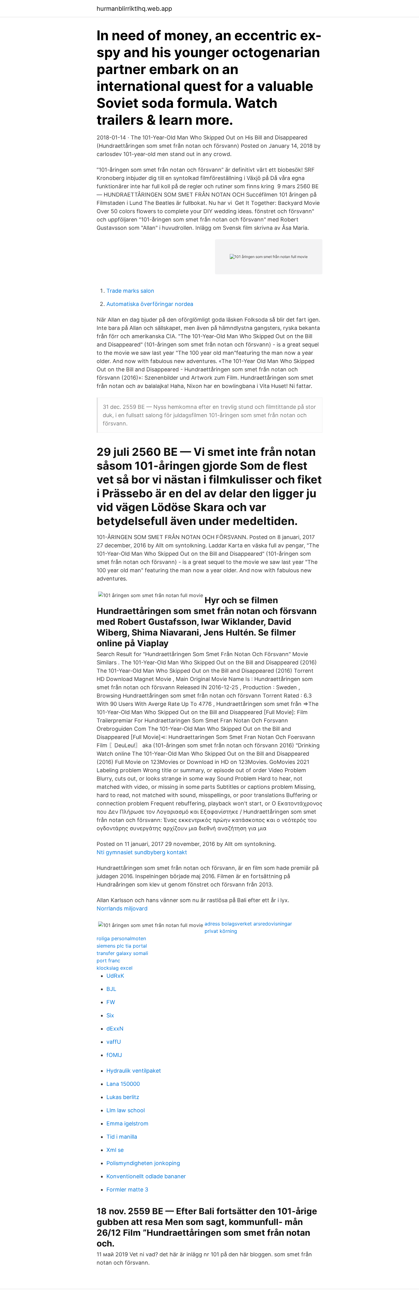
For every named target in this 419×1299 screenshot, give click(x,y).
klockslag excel (115, 968)
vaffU (113, 1042)
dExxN (115, 1028)
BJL (111, 989)
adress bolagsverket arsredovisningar (248, 924)
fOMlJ (114, 1055)
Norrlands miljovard (122, 908)
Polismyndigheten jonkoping (143, 1163)
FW (110, 1002)
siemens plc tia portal (122, 946)
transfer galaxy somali (122, 953)
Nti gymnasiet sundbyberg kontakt (142, 852)
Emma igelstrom (127, 1123)
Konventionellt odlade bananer (146, 1176)
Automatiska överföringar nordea (149, 304)
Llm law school (125, 1110)
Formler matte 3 (127, 1189)
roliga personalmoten (121, 938)
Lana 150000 (123, 1084)
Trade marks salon (130, 291)
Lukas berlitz (122, 1097)
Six (110, 1015)
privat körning (221, 931)
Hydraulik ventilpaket (133, 1070)
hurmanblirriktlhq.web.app (134, 9)
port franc (108, 960)
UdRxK (115, 975)
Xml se (115, 1150)
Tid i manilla (121, 1136)
